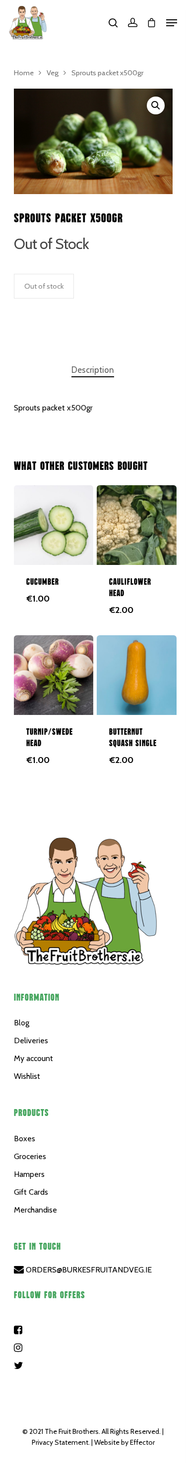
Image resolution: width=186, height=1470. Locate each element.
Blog (21, 1022)
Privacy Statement (60, 1442)
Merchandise (35, 1210)
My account (33, 1058)
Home (24, 72)
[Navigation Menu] (171, 23)
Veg (53, 72)
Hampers (29, 1174)
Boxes (24, 1138)
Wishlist (27, 1076)
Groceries (30, 1156)
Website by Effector (124, 1442)
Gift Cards (31, 1192)
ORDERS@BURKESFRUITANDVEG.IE (88, 1269)
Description (92, 370)
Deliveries (31, 1040)
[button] (156, 105)
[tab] (92, 370)
